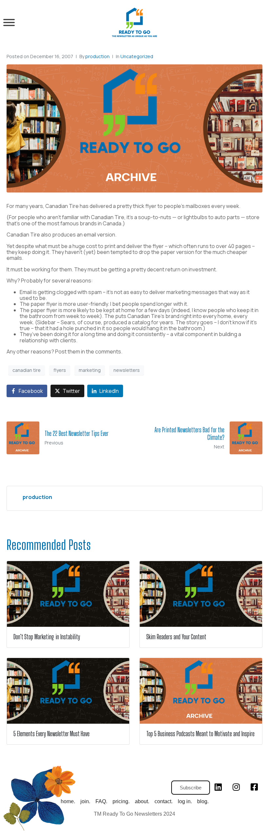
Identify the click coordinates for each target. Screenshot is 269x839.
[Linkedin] (218, 787)
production (97, 56)
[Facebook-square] (254, 787)
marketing (90, 370)
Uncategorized (136, 56)
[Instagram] (236, 787)
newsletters (127, 370)
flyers (59, 370)
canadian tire (26, 370)
